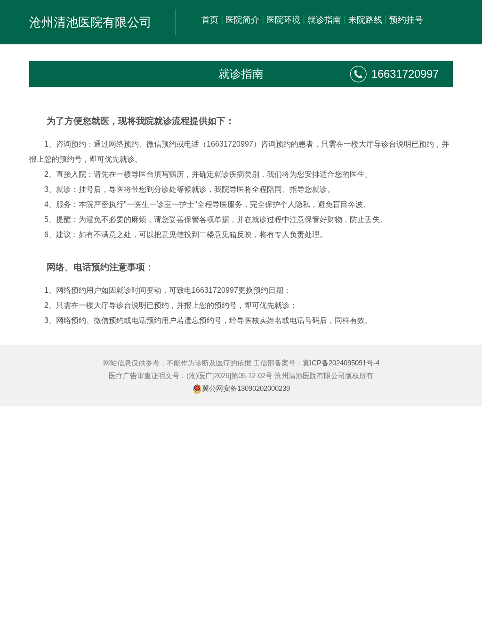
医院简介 (242, 20)
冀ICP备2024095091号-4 (341, 363)
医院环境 (283, 20)
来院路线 (365, 20)
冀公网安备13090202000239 (246, 388)
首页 (209, 20)
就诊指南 (324, 20)
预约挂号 (406, 20)
